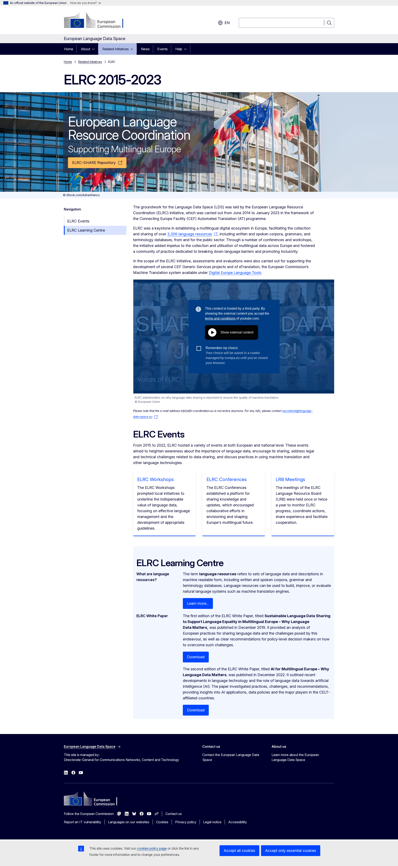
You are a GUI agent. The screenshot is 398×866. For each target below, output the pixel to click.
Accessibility (237, 822)
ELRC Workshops (155, 479)
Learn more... (198, 603)
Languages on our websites (128, 822)
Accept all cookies (239, 850)
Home (68, 49)
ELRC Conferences (226, 479)
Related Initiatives (115, 49)
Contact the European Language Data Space (230, 757)
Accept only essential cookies (290, 850)
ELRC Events (78, 221)
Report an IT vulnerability (82, 822)
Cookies (162, 822)
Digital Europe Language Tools (235, 272)
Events (162, 49)
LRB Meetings (290, 479)
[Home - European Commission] (97, 20)
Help (178, 49)
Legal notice (212, 822)
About (85, 49)
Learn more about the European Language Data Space (295, 757)
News (145, 49)
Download (196, 657)
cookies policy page (152, 848)
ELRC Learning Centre (86, 230)
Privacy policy (185, 822)
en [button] (227, 23)
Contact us (173, 814)
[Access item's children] (94, 49)
